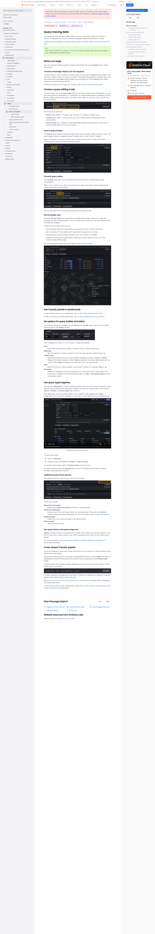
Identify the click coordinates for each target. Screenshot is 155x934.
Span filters (12, 127)
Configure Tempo (14, 106)
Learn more (94, 1)
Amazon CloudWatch (13, 63)
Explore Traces (69, 51)
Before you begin (131, 25)
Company (93, 5)
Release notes (9, 159)
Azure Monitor (11, 66)
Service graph (87, 243)
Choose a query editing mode (135, 32)
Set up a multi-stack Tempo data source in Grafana (68, 580)
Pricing (61, 5)
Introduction (9, 47)
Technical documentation (10, 15)
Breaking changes (10, 39)
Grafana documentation (60, 22)
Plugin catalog (7, 17)
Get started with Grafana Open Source (17, 50)
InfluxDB (9, 76)
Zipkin (9, 135)
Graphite (9, 74)
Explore (46, 38)
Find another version (9, 30)
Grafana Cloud (41, 5)
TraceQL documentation (94, 84)
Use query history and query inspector (136, 52)
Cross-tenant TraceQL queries (135, 56)
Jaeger (9, 82)
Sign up (129, 5)
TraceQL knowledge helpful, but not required (138, 29)
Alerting (7, 148)
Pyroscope (10, 101)
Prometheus (10, 98)
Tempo (80, 22)
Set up (7, 52)
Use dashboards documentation (93, 316)
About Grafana (9, 44)
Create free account (139, 97)
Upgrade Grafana (10, 41)
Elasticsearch (11, 68)
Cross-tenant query (100, 586)
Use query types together (97, 97)
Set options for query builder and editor (138, 44)
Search (7, 143)
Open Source (69, 5)
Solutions (52, 5)
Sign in (122, 5)
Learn (79, 5)
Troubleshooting (10, 151)
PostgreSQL (10, 95)
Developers (8, 153)
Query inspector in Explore (77, 540)
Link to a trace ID (14, 129)
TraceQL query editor (134, 37)
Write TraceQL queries (17, 117)
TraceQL (64, 38)
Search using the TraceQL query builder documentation (72, 139)
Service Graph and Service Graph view (19, 123)
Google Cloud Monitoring (14, 71)
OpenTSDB (10, 90)
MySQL (9, 87)
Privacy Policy (51, 1)
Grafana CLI (8, 156)
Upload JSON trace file (16, 119)
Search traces (15, 114)
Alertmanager (11, 60)
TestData (10, 132)
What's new (9, 36)
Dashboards (9, 137)
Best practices (13, 109)
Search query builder (134, 35)
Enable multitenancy (51, 588)
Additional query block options (137, 49)
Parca (9, 93)
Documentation (48, 22)
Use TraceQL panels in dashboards (136, 42)
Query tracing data (14, 111)
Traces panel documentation (93, 313)
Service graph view (134, 39)
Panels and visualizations (12, 140)
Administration (9, 55)
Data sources (72, 22)
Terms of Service (39, 1)
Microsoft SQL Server (13, 84)
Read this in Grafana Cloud (136, 10)
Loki (8, 79)
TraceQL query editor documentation (66, 185)
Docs (86, 5)
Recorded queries (103, 514)
